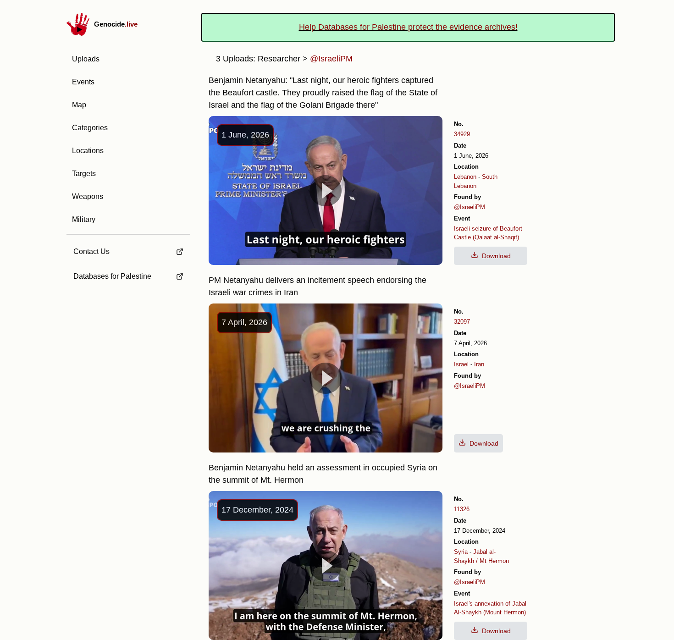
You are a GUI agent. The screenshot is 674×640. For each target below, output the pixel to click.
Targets (84, 173)
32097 (462, 321)
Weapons (87, 196)
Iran (479, 364)
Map (79, 105)
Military (83, 219)
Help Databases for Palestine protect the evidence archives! (408, 27)
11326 (462, 509)
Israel (461, 364)
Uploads (85, 59)
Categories (90, 128)
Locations (88, 150)
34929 (462, 134)
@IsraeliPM (469, 207)
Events (83, 82)
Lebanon (465, 176)
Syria (461, 551)
